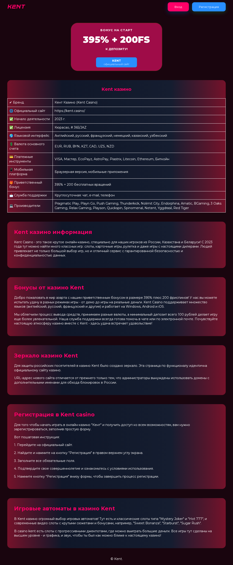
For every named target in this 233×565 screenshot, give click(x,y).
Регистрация (209, 7)
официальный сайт (116, 62)
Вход (178, 7)
